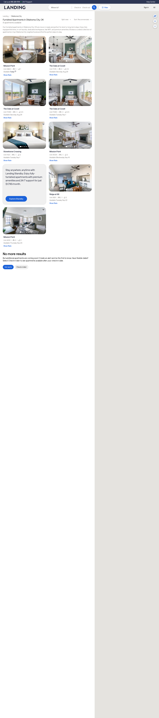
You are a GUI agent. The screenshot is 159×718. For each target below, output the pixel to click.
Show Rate (7, 75)
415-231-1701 (15, 2)
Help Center (150, 2)
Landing (5, 16)
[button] (82, 7)
